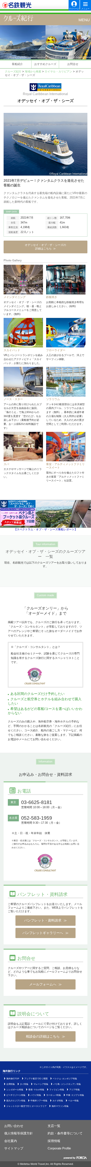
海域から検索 (33, 71)
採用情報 (54, 1141)
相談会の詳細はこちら (43, 1036)
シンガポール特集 (14, 1089)
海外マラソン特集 (60, 1106)
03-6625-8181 (36, 802)
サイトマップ (13, 1148)
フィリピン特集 (56, 1089)
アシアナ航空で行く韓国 (36, 1078)
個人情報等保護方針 (18, 1133)
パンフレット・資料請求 (42, 920)
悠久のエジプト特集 (15, 1100)
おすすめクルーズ (45, 64)
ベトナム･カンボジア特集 (65, 1078)
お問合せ (72, 64)
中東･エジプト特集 (75, 1095)
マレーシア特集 (40, 1084)
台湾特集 (10, 1084)
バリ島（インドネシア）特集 (67, 1084)
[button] (80, 19)
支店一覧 (54, 1126)
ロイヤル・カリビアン (58, 71)
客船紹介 (17, 64)
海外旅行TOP (12, 1078)
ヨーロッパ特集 (53, 1095)
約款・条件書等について (65, 1133)
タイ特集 (24, 1084)
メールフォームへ (42, 984)
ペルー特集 (73, 1100)
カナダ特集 (57, 1100)
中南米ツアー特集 (38, 1100)
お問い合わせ (13, 1126)
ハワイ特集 (35, 1095)
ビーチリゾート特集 (15, 1095)
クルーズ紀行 (16, 19)
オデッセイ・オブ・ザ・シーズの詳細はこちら (45, 246)
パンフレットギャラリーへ (42, 933)
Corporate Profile (59, 1148)
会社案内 (10, 1141)
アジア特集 (74, 1089)
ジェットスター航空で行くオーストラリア (26, 1106)
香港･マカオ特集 (36, 1089)
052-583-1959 (36, 818)
